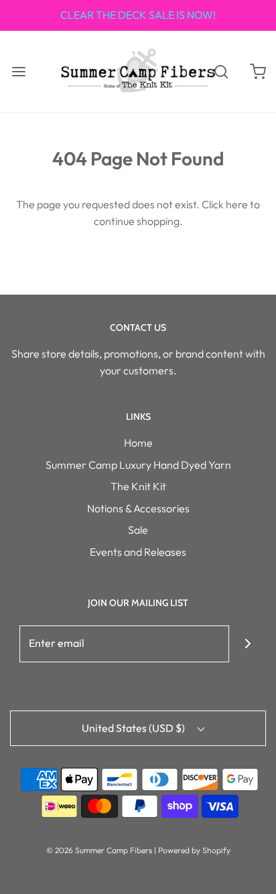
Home (138, 442)
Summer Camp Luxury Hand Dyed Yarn (138, 464)
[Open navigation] (18, 71)
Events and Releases (138, 551)
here (237, 204)
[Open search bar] (220, 71)
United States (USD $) (134, 728)
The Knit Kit (138, 486)
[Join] (247, 643)
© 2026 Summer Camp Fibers (99, 850)
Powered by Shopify (194, 850)
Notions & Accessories (138, 508)
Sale (138, 529)
